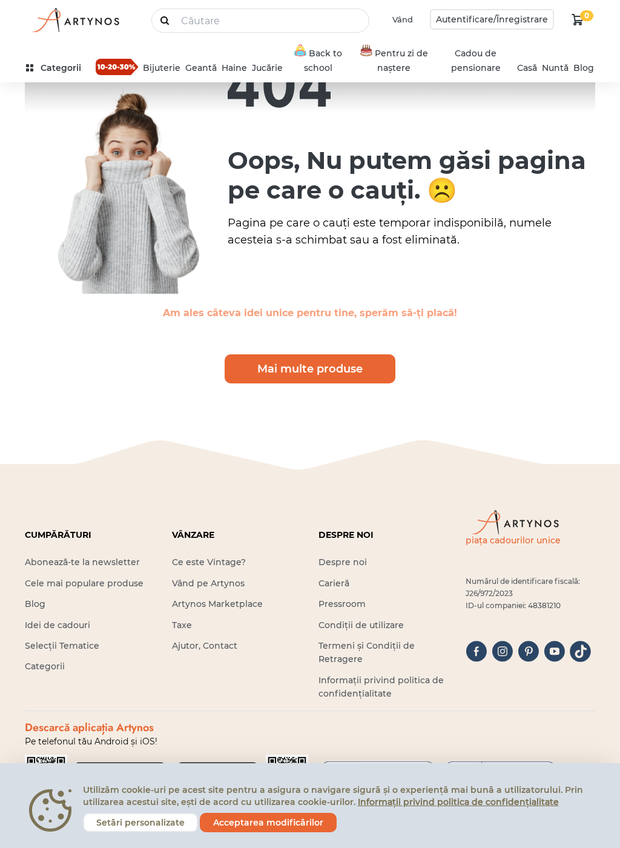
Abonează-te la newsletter (82, 562)
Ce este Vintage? (209, 562)
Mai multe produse (310, 369)
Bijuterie (161, 67)
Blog (583, 67)
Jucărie (267, 67)
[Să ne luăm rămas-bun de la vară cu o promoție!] (117, 67)
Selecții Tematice (62, 645)
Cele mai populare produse (84, 583)
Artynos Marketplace (217, 603)
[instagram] (502, 651)
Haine (234, 67)
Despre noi (342, 562)
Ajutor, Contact (204, 645)
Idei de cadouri (57, 625)
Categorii (45, 666)
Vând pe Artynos (208, 583)
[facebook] (476, 651)
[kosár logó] (577, 19)
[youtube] (554, 651)
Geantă (201, 67)
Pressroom (342, 603)
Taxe (182, 625)
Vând (402, 19)
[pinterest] (528, 651)
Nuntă (555, 67)
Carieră (333, 583)
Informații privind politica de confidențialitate (458, 802)
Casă (527, 67)
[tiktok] (580, 651)
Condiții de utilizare (361, 625)
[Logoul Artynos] (74, 19)
